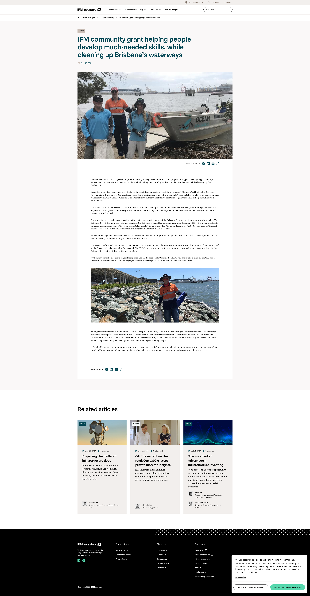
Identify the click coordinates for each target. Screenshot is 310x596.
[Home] (89, 9)
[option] (194, 2)
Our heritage (162, 550)
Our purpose (162, 559)
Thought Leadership (107, 18)
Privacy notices (200, 563)
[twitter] (83, 561)
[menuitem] (114, 10)
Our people (161, 555)
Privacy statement (202, 559)
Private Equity (121, 559)
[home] (78, 17)
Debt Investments (123, 555)
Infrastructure (122, 550)
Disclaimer (198, 568)
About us (154, 9)
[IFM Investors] (91, 544)
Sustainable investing (134, 9)
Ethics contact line (202, 555)
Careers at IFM (163, 563)
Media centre (200, 572)
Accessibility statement (204, 576)
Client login (199, 550)
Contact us (161, 568)
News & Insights (171, 9)
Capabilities (113, 9)
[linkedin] (79, 561)
